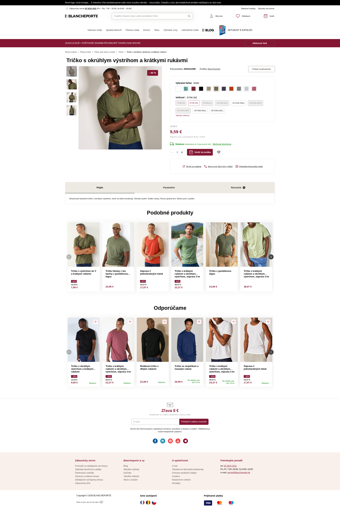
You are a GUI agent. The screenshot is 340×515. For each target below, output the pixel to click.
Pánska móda (132, 30)
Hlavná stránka (71, 52)
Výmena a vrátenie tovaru (87, 476)
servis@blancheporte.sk (238, 472)
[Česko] (155, 502)
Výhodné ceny (170, 30)
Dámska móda (95, 30)
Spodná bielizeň (114, 30)
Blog (126, 466)
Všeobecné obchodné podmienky (188, 469)
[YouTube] (177, 441)
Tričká (120, 52)
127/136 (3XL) (255, 103)
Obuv (157, 30)
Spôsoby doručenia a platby (88, 469)
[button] (68, 352)
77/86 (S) (181, 103)
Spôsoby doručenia (266, 8)
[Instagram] (162, 441)
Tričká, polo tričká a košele (104, 52)
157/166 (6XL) (217, 110)
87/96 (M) (194, 103)
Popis (100, 187)
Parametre (169, 187)
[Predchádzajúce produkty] (68, 257)
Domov (146, 30)
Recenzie (238, 187)
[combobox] (146, 16)
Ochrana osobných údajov (184, 473)
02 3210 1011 (90, 8)
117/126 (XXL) (238, 103)
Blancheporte (214, 69)
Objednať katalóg (248, 8)
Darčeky (127, 473)
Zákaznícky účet (82, 483)
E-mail (136, 422)
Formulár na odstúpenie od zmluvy (91, 466)
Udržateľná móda (190, 30)
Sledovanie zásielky (84, 473)
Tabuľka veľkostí (182, 115)
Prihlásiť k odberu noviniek (194, 422)
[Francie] (143, 502)
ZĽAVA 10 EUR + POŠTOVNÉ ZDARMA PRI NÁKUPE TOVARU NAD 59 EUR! (102, 43)
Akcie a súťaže (131, 480)
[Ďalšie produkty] (271, 257)
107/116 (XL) (222, 103)
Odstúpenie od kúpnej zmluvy (89, 480)
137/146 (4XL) (183, 110)
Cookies (176, 476)
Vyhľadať (186, 16)
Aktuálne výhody (131, 469)
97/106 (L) (207, 103)
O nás (175, 466)
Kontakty (176, 483)
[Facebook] (155, 441)
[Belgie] (149, 502)
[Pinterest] (170, 441)
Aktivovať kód (259, 43)
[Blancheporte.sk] (81, 16)
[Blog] (185, 441)
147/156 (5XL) (200, 110)
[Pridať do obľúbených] (218, 152)
